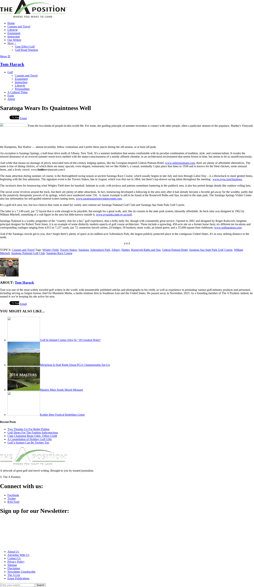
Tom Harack (12, 64)
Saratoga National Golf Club (28, 253)
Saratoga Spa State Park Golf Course (210, 249)
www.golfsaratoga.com (228, 227)
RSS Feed (13, 501)
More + (11, 43)
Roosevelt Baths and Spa (145, 249)
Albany (115, 249)
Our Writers (14, 39)
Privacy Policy (16, 561)
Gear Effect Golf (25, 46)
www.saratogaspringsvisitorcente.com (99, 198)
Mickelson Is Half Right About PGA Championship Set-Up (75, 364)
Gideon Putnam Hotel (175, 249)
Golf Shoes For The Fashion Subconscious (32, 432)
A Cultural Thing (17, 92)
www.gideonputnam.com (180, 162)
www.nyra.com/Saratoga (227, 179)
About (11, 99)
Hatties (125, 249)
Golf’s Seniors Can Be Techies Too (28, 442)
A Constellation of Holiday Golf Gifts (29, 439)
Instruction (13, 36)
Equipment (13, 33)
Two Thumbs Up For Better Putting (28, 429)
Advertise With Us (18, 555)
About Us (13, 551)
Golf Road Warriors (26, 49)
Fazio (10, 95)
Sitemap (12, 565)
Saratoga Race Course (59, 253)
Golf (10, 72)
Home (11, 23)
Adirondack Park (100, 249)
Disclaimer (13, 568)
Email (23, 118)
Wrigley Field (50, 249)
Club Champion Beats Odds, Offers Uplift (32, 435)
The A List (13, 575)
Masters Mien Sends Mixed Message (61, 389)
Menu (5, 56)
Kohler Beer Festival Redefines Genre (62, 414)
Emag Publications (18, 578)
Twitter (11, 498)
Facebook (13, 495)
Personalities (22, 88)
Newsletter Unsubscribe (21, 571)
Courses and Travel (18, 26)
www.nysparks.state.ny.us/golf (114, 214)
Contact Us (14, 558)
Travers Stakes (68, 249)
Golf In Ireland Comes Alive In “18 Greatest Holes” (70, 340)
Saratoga (83, 249)
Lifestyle (12, 29)
